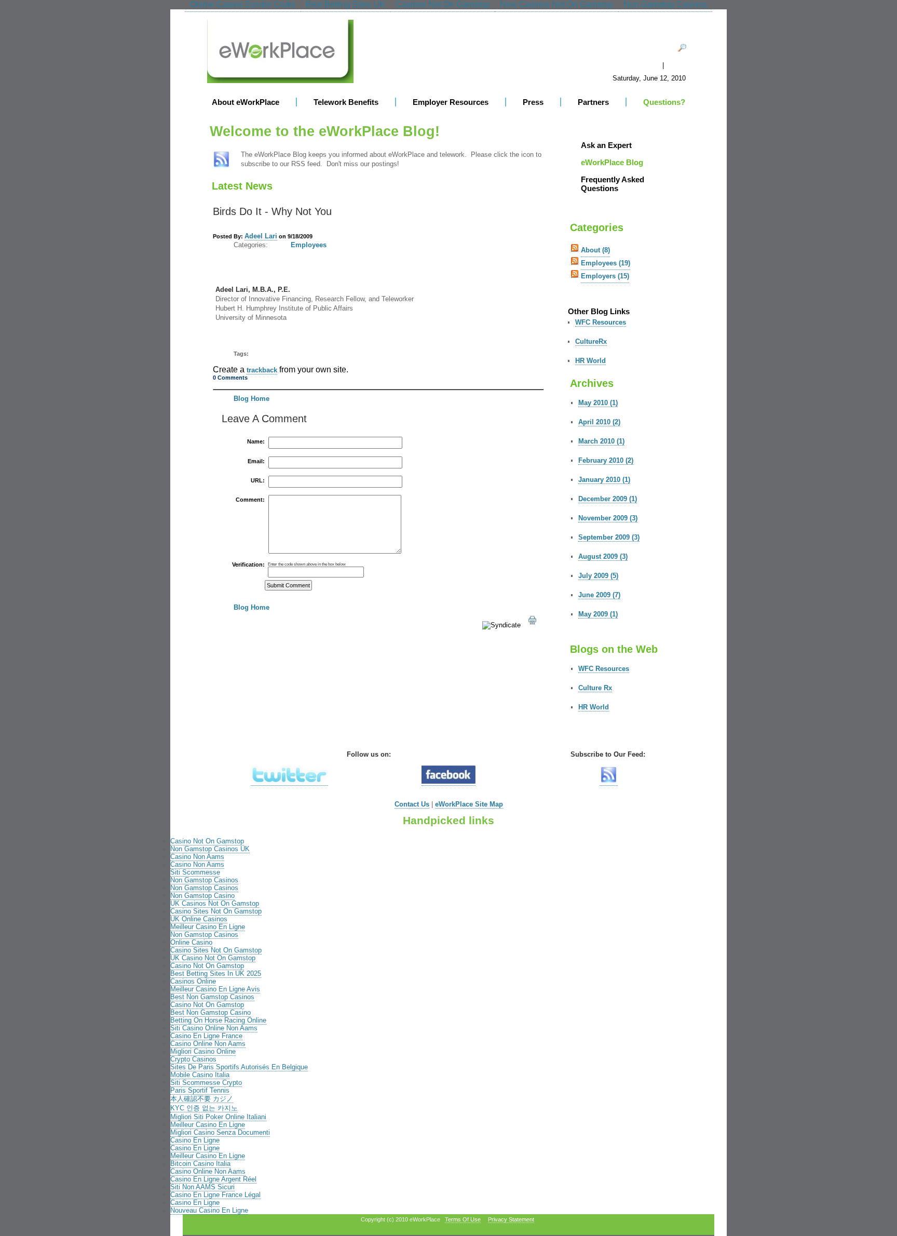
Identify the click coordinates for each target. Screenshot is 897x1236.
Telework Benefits (346, 102)
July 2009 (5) (598, 576)
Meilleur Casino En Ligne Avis (215, 989)
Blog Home (251, 398)
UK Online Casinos (198, 919)
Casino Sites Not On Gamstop (216, 911)
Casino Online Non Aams (208, 1043)
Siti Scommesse (195, 872)
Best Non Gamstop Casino (210, 1012)
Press (533, 102)
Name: (256, 442)
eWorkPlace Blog (612, 162)
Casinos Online (193, 981)
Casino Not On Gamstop (207, 841)
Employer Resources (450, 102)
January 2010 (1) (604, 479)
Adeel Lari (260, 236)
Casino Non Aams (197, 857)
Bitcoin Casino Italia (200, 1163)
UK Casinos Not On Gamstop (214, 903)
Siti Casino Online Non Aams (213, 1028)
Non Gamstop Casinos (204, 880)
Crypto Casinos (193, 1059)
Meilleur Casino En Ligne (207, 927)
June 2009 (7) (599, 595)
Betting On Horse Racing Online (218, 1020)
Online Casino (191, 942)
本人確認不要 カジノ (201, 1099)
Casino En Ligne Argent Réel (213, 1179)
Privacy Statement (511, 1219)
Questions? (664, 102)
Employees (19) (605, 263)
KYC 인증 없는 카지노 (204, 1108)
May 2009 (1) (598, 614)
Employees (309, 245)
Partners (593, 102)
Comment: (250, 500)
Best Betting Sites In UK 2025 (215, 973)
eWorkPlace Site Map (469, 804)
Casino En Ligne (195, 1140)
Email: (256, 461)
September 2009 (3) (609, 537)
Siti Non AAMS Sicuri (202, 1187)
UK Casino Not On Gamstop (212, 958)
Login (679, 65)
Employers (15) (605, 276)
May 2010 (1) (598, 403)
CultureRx (591, 341)
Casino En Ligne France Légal (215, 1195)
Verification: (248, 565)
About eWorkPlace (245, 102)
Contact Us (412, 804)
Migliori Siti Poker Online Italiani (218, 1117)
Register (643, 65)
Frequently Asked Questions (612, 184)
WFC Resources (600, 322)
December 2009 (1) (607, 499)
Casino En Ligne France (206, 1036)
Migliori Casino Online (203, 1051)
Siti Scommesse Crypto (206, 1082)
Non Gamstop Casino (202, 895)
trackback (262, 370)
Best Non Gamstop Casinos (212, 997)
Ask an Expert (606, 145)
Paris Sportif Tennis (199, 1090)
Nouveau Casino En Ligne (209, 1210)
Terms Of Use (463, 1219)
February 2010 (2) (605, 460)
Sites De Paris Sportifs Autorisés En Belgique (239, 1067)
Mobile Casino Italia (199, 1075)
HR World (590, 361)
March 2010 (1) (601, 441)
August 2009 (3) (603, 556)
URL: (258, 480)
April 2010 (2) (599, 422)
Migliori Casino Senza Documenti (220, 1132)
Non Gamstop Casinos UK (210, 849)
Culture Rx (595, 688)
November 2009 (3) (607, 518)
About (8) (595, 250)
